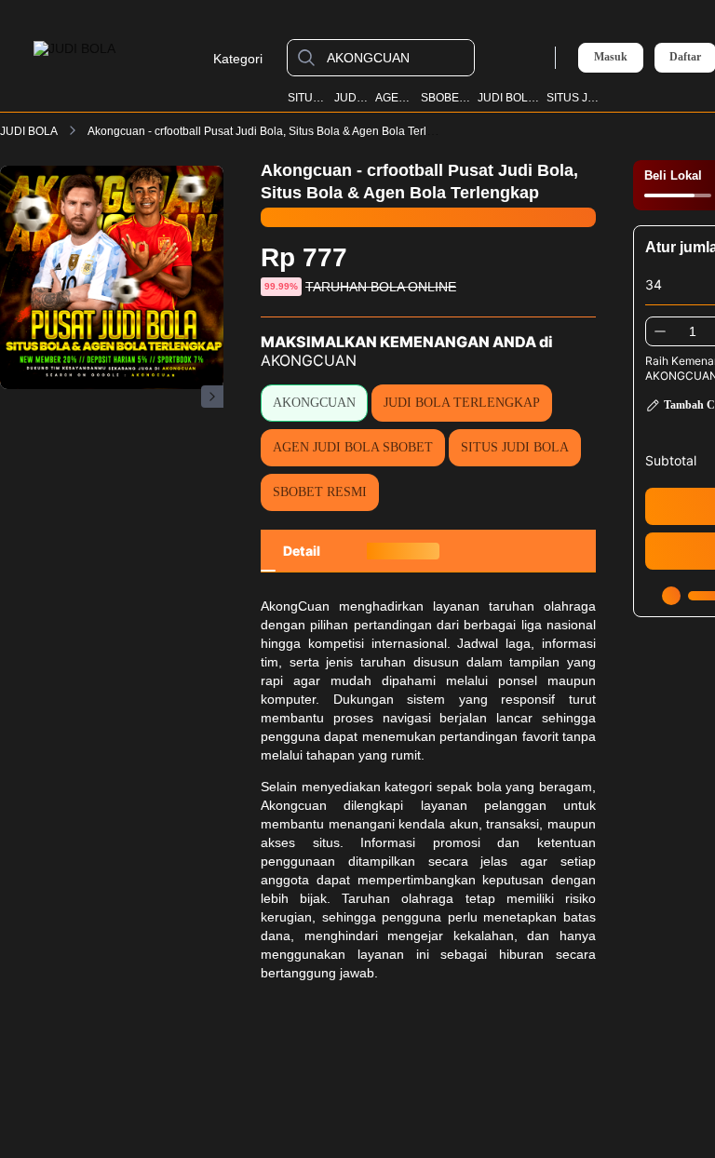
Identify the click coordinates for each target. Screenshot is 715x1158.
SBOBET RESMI (446, 97)
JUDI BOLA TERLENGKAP (462, 403)
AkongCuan (295, 606)
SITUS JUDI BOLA (574, 97)
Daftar (685, 57)
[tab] (302, 551)
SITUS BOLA (308, 97)
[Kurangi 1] (660, 331)
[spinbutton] (692, 331)
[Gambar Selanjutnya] (212, 396)
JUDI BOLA (352, 97)
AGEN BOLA (394, 97)
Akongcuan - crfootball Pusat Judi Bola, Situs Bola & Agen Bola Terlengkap (276, 131)
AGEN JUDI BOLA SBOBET (353, 447)
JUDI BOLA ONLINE (508, 97)
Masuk (610, 56)
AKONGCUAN (314, 403)
